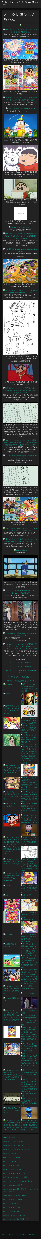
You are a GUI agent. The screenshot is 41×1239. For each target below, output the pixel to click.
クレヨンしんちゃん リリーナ (13, 1161)
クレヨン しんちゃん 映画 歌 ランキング (20, 681)
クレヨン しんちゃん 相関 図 (12, 1185)
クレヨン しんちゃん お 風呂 (12, 1199)
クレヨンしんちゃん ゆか (11, 1153)
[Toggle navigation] (4, 5)
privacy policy (21, 1234)
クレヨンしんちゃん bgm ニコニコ (14, 1211)
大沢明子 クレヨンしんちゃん (13, 1169)
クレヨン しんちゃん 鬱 (11, 1165)
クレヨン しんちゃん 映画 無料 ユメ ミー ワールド (20, 672)
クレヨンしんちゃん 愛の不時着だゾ (15, 1219)
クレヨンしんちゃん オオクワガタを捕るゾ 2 (18, 1181)
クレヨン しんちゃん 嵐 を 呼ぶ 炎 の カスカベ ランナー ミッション (20, 1190)
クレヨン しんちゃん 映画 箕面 (20, 666)
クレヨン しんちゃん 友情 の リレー (15, 1173)
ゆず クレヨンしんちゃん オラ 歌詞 (15, 1177)
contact (11, 1234)
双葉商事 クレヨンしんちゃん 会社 (14, 1215)
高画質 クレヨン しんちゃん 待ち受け (15, 1195)
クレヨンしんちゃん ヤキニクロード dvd (16, 1149)
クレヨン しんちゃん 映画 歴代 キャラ (20, 677)
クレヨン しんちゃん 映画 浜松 (20, 663)
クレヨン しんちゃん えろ (20, 2)
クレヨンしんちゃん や (10, 1203)
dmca (3, 1234)
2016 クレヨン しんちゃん (11, 1157)
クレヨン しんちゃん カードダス (14, 1145)
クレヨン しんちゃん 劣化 (11, 1207)
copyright (32, 1234)
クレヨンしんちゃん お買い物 (13, 1141)
